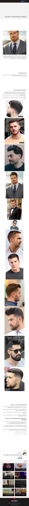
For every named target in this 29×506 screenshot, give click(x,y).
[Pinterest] (12, 501)
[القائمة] (25, 1)
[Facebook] (19, 458)
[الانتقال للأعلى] (14, 498)
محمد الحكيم (20, 453)
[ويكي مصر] (22, 1)
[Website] (21, 458)
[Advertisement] (14, 9)
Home (25, 15)
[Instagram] (13, 501)
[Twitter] (18, 458)
